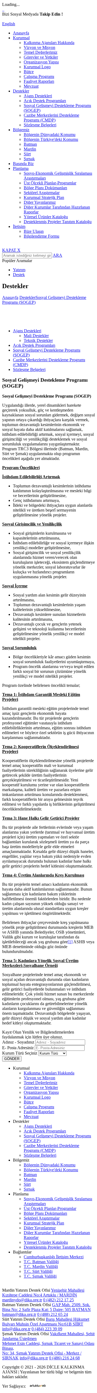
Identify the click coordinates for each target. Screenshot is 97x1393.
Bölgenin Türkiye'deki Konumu (51, 139)
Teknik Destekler (38, 340)
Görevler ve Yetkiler (41, 57)
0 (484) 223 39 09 (47, 1329)
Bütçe (29, 71)
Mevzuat (31, 86)
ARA (57, 255)
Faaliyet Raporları (39, 81)
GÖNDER (11, 1059)
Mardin (30, 149)
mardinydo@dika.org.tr (22, 1300)
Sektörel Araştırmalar (42, 192)
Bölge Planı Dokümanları (45, 187)
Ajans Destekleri (38, 96)
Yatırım (19, 269)
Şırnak (29, 158)
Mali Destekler (36, 335)
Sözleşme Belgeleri (40, 125)
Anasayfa (21, 33)
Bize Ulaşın (34, 231)
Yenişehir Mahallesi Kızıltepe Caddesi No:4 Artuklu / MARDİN (43, 1292)
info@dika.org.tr (16, 1329)
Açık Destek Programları (45, 100)
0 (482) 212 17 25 (58, 1300)
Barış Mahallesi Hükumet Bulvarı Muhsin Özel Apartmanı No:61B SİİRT (45, 1321)
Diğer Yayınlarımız (40, 202)
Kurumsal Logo (37, 67)
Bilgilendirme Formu (41, 236)
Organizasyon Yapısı (41, 62)
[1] (70, 942)
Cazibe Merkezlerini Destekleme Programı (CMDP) (51, 117)
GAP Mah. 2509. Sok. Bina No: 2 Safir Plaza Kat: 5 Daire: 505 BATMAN (46, 1307)
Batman (30, 144)
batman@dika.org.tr (19, 1314)
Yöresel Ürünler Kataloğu (46, 217)
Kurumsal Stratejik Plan (44, 197)
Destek (19, 274)
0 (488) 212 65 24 (52, 1314)
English (8, 24)
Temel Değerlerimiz (40, 52)
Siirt (27, 154)
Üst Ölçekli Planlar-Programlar (50, 183)
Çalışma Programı (39, 76)
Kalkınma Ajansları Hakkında (49, 42)
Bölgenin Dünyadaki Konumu (49, 134)
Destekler (27, 297)
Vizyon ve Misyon (39, 47)
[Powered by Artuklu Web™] (37, 1386)
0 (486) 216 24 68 (64, 1358)
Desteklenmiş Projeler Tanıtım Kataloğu (58, 221)
